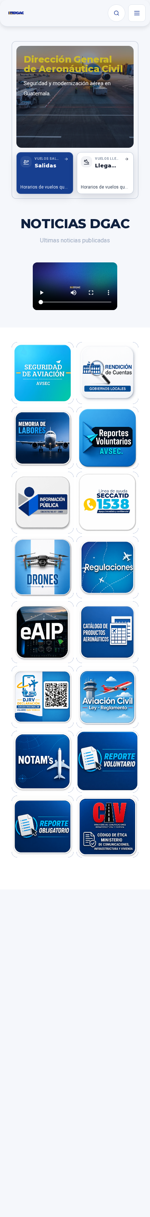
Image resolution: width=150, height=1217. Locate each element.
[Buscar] (116, 13)
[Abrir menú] (137, 13)
